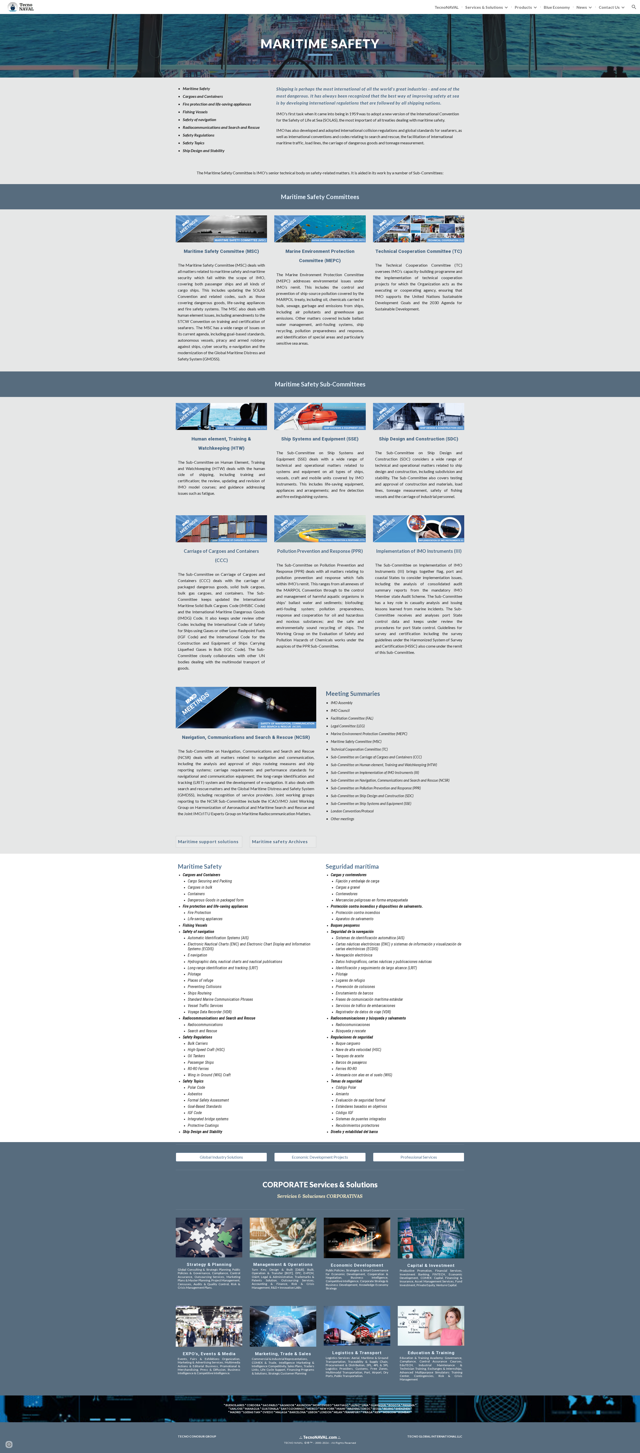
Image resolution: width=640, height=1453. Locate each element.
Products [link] (523, 7)
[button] (634, 7)
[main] (320, 46)
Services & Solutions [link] (484, 7)
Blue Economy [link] (557, 7)
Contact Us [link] (609, 7)
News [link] (581, 7)
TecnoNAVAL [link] (446, 7)
